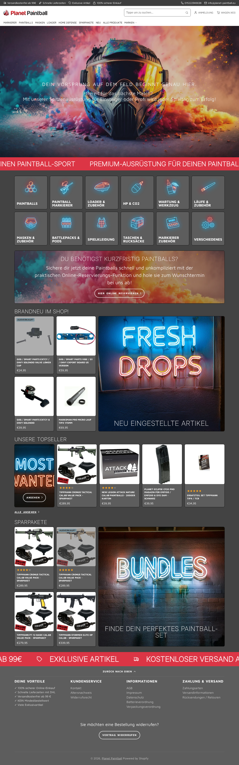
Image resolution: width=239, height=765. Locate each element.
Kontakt (76, 688)
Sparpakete (86, 22)
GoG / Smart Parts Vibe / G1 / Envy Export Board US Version (76, 345)
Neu (98, 22)
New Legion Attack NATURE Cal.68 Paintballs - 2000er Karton (119, 475)
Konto (203, 12)
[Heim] (25, 12)
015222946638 (193, 2)
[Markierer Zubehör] (172, 228)
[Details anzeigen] (119, 277)
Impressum (134, 692)
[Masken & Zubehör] (31, 228)
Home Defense (68, 22)
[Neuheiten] (161, 373)
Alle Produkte (112, 22)
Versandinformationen (198, 692)
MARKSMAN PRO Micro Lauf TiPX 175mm (76, 404)
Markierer (10, 22)
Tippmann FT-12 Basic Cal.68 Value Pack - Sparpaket (34, 619)
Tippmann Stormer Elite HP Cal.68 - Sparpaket (76, 619)
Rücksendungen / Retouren (201, 697)
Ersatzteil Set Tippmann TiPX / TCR (204, 475)
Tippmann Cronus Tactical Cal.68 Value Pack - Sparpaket (77, 475)
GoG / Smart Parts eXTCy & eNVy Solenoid (34, 404)
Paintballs (26, 22)
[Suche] (187, 12)
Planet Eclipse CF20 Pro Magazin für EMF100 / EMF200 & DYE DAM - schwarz (162, 475)
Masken (40, 22)
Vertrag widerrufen (119, 734)
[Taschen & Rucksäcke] (137, 228)
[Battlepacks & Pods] (66, 228)
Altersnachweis (81, 692)
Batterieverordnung (139, 702)
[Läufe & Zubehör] (208, 192)
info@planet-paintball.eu (222, 2)
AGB (129, 688)
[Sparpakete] (161, 586)
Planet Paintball (112, 758)
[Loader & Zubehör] (101, 192)
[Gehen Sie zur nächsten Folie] (223, 475)
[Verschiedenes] (208, 228)
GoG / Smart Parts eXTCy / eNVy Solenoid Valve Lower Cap (34, 345)
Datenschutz (135, 697)
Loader (51, 22)
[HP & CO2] (137, 192)
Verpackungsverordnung (143, 706)
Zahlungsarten (192, 688)
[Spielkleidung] (101, 228)
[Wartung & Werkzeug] (172, 192)
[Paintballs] (31, 192)
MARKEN (129, 22)
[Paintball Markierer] (66, 192)
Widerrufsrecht (81, 697)
